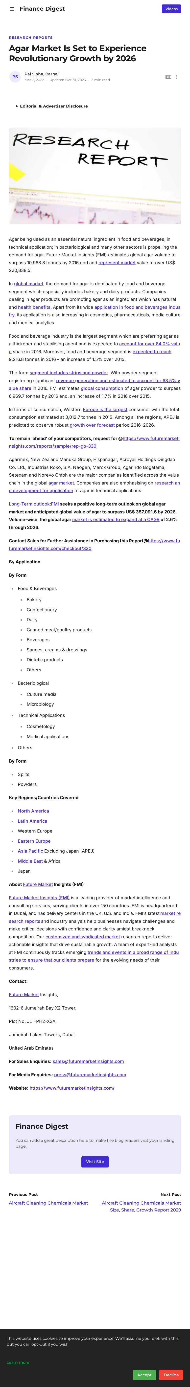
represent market (117, 262)
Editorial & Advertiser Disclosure (54, 106)
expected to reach (152, 351)
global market (28, 283)
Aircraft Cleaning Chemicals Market (48, 1203)
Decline (171, 1375)
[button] (12, 9)
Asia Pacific (30, 851)
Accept (144, 1375)
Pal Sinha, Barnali (42, 74)
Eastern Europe (34, 841)
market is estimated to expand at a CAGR (116, 519)
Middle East (30, 861)
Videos (172, 9)
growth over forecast (92, 425)
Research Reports (31, 38)
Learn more (18, 1362)
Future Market (38, 884)
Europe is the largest (105, 409)
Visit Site (95, 1161)
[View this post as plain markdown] (168, 77)
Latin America (32, 821)
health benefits (34, 307)
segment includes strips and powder (69, 372)
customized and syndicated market (83, 936)
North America (33, 811)
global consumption (102, 388)
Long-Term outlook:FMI (34, 503)
